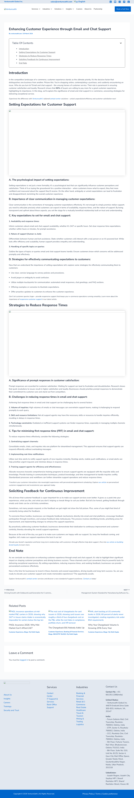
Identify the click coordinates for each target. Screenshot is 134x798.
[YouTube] (115, 2)
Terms (98, 794)
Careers (79, 9)
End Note (23, 63)
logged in (24, 660)
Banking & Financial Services (74, 632)
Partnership (98, 9)
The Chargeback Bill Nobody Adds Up (66, 627)
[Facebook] (129, 2)
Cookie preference (110, 794)
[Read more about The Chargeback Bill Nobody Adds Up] (66, 617)
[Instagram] (120, 2)
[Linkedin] (111, 2)
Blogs (26, 632)
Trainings (7, 706)
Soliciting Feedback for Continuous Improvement (39, 59)
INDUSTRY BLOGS (59, 634)
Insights (69, 9)
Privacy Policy (88, 794)
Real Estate (81, 707)
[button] (123, 9)
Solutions (57, 9)
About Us (87, 9)
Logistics (80, 724)
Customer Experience (16, 632)
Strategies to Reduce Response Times (35, 56)
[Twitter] (124, 2)
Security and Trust (11, 710)
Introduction (24, 48)
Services (35, 9)
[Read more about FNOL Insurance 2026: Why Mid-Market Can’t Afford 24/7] (27, 615)
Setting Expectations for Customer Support (37, 52)
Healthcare (81, 710)
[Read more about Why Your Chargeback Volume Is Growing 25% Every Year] (106, 615)
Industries (46, 9)
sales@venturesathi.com (61, 1)
